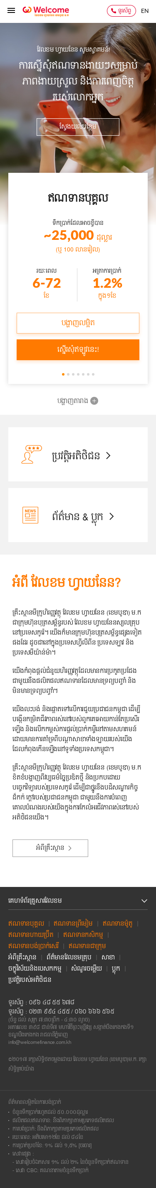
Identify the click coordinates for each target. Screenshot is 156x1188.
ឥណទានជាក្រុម (87, 946)
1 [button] (64, 375)
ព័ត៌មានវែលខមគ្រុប (69, 957)
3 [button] (74, 375)
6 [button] (89, 375)
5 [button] (84, 375)
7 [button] (94, 375)
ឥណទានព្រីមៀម (73, 924)
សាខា (108, 957)
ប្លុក (116, 969)
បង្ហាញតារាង (72, 401)
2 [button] (69, 375)
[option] (78, 129)
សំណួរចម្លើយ (86, 969)
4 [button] (79, 375)
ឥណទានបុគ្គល (26, 924)
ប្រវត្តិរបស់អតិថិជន (30, 980)
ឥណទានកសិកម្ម (83, 935)
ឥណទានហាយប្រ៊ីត (30, 935)
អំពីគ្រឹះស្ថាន (22, 957)
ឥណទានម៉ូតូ (118, 924)
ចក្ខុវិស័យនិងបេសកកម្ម (35, 969)
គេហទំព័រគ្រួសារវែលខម (35, 901)
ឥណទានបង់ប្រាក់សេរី (33, 946)
